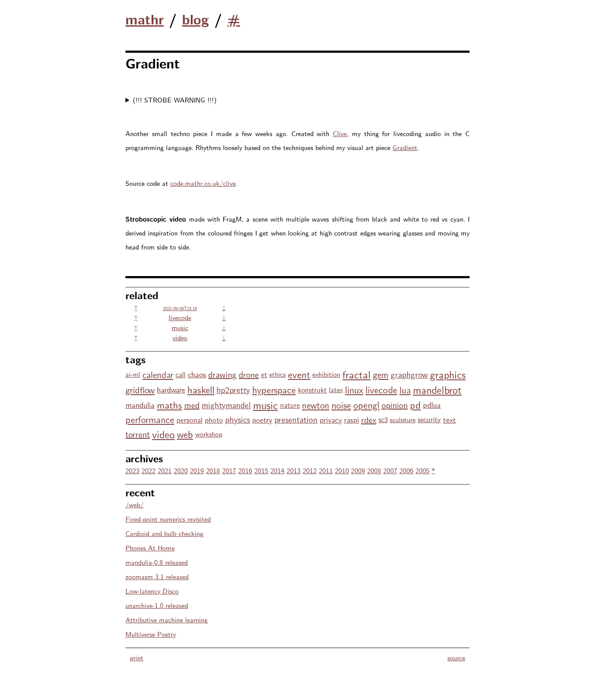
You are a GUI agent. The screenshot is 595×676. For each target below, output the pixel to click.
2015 (261, 470)
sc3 (383, 419)
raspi (351, 419)
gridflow (140, 389)
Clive (340, 133)
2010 (342, 470)
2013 (294, 470)
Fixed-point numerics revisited (168, 519)
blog (195, 19)
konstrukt (312, 389)
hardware (171, 389)
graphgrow (409, 374)
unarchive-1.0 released (156, 605)
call (181, 374)
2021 (165, 470)
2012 (310, 470)
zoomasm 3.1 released (157, 576)
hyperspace (274, 389)
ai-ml (132, 374)
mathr (144, 19)
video (179, 337)
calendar (157, 374)
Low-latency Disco (152, 591)
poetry (262, 419)
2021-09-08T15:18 (180, 308)
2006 (406, 470)
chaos (197, 374)
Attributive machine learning (166, 620)
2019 (197, 470)
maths (169, 404)
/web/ (134, 504)
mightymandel (226, 405)
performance (149, 419)
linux (354, 389)
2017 (229, 470)
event (299, 374)
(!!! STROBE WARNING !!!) (174, 100)
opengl (366, 405)
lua (405, 389)
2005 (422, 470)
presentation (296, 419)
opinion (395, 404)
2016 (245, 470)
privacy (331, 419)
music (180, 327)
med (191, 404)
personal (189, 419)
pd (415, 404)
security (429, 419)
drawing (222, 374)
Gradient (404, 147)
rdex (368, 419)
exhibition (326, 374)
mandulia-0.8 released (156, 562)
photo (214, 419)
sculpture (403, 419)
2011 (326, 470)
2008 (374, 470)
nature (290, 404)
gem (381, 374)
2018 (213, 470)
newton (315, 404)
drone (249, 374)
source (456, 657)
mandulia (140, 404)
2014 (277, 470)
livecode (180, 317)
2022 (149, 470)
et (264, 374)
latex (336, 389)
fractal (356, 374)
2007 (390, 470)
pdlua (432, 404)
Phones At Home (150, 548)
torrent (137, 433)
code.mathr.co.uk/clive (203, 183)
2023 (132, 470)
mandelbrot (437, 389)
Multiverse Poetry (150, 634)
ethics (277, 374)
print (136, 657)
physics (237, 419)
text (449, 419)
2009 (358, 470)
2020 (181, 470)
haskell (200, 389)
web (185, 434)
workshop (208, 434)
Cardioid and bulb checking (164, 533)
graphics (448, 374)
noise (341, 405)
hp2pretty (233, 389)
